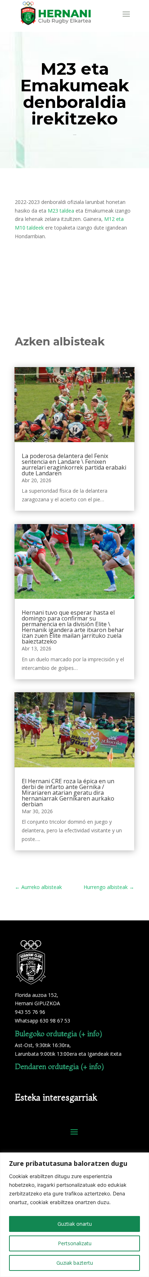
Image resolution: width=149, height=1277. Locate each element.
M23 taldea (62, 210)
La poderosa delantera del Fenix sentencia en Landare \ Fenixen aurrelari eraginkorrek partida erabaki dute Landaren (74, 464)
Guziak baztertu (74, 1262)
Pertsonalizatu (74, 1243)
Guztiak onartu (75, 1223)
